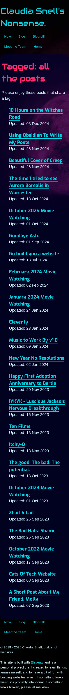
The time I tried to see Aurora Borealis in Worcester (33, 185)
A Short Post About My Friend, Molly (34, 595)
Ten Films (20, 426)
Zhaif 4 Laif (21, 512)
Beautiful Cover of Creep (36, 160)
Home (38, 46)
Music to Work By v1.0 (33, 340)
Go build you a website (34, 254)
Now (7, 36)
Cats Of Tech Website (32, 574)
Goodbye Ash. (24, 235)
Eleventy (18, 322)
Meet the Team (15, 46)
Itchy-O (17, 444)
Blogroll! (39, 36)
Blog (21, 36)
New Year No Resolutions (36, 358)
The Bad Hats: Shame (32, 531)
